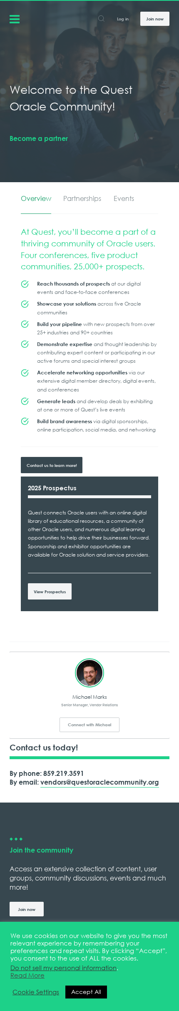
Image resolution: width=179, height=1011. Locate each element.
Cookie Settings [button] (35, 992)
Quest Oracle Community (15, 18)
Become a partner (39, 138)
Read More (27, 975)
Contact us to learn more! (52, 465)
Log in (123, 19)
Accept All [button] (86, 992)
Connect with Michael (89, 725)
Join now (155, 19)
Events (124, 198)
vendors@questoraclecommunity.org (99, 782)
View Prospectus (50, 592)
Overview (36, 198)
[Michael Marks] (89, 672)
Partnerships (82, 198)
